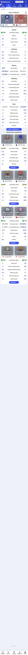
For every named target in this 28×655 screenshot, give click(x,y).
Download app (19, 1)
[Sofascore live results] (6, 2)
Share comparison (13, 129)
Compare (13, 167)
